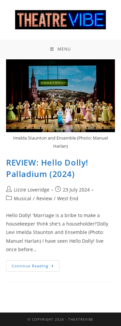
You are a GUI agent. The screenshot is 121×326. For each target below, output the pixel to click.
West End (67, 198)
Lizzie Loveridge (31, 189)
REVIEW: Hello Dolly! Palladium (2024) (47, 168)
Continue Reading (35, 264)
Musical (22, 198)
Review (44, 198)
